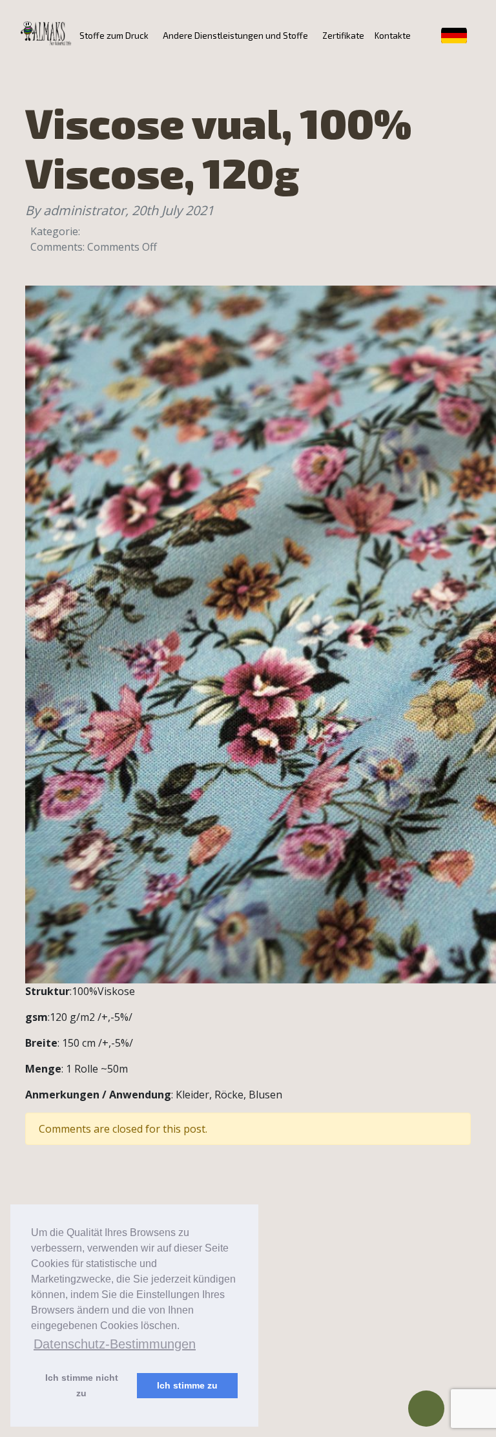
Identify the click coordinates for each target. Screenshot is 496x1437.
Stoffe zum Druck (114, 35)
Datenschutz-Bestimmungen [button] (115, 1344)
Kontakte (393, 35)
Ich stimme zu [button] (187, 1385)
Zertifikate (343, 35)
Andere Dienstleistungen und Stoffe (235, 35)
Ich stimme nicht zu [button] (81, 1385)
